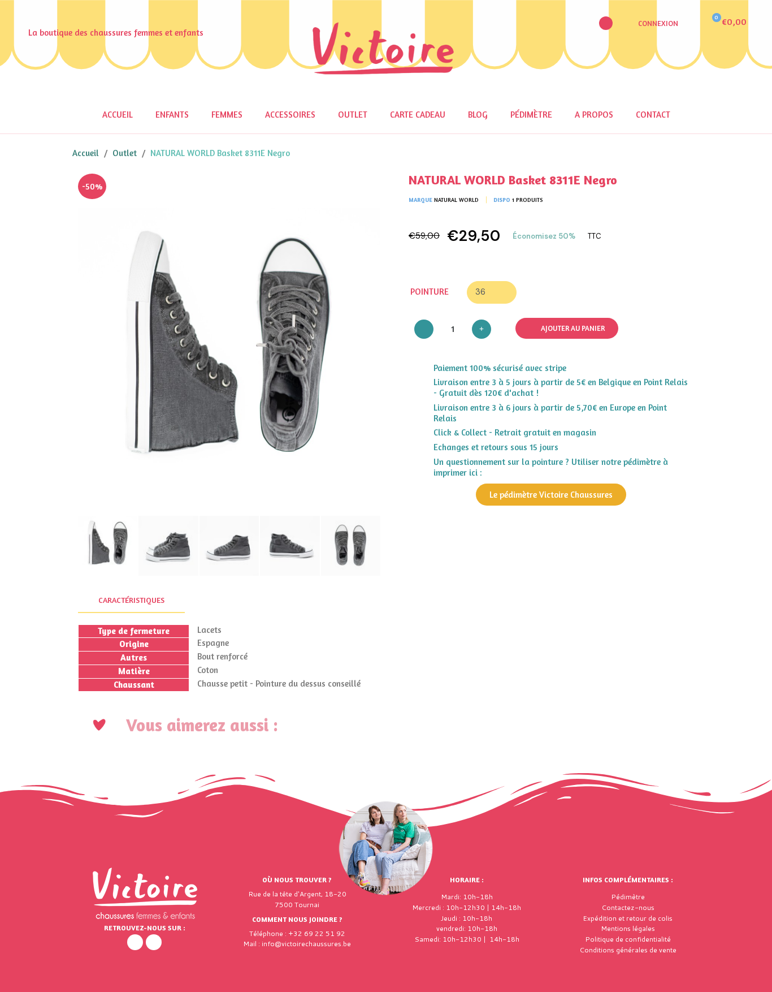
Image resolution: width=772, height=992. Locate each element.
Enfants (172, 114)
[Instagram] (154, 942)
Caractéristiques (131, 600)
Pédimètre (531, 114)
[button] (606, 23)
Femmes (226, 114)
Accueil (117, 114)
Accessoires (290, 114)
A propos (594, 114)
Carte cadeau (417, 114)
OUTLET (352, 114)
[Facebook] (135, 942)
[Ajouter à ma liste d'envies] (363, 190)
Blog (478, 114)
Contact (653, 114)
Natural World (456, 199)
